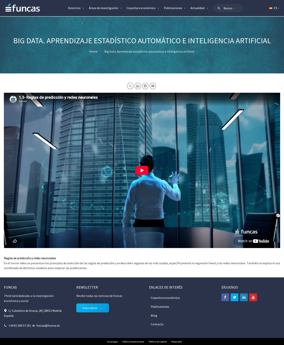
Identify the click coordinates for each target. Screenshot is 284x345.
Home (93, 51)
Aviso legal (112, 341)
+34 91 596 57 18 (19, 325)
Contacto (157, 324)
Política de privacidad (133, 341)
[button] (219, 8)
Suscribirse (90, 308)
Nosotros (74, 8)
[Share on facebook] (145, 86)
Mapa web (177, 341)
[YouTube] (253, 297)
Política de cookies (158, 341)
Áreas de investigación (103, 8)
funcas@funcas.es (48, 325)
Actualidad (197, 8)
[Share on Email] (153, 86)
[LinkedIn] (244, 297)
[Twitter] (234, 297)
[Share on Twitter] (130, 86)
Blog (154, 315)
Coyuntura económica (141, 8)
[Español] (274, 8)
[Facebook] (225, 297)
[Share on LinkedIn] (137, 86)
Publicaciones (173, 8)
